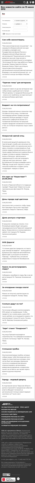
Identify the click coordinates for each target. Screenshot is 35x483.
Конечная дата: (6, 30)
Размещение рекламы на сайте (12, 416)
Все (3, 14)
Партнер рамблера (16, 474)
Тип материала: (6, 20)
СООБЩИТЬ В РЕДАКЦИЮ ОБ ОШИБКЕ (14, 425)
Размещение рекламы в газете (12, 419)
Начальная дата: (6, 27)
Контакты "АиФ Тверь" (9, 414)
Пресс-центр (24, 407)
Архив (4, 77)
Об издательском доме (10, 407)
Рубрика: (4, 24)
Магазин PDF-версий (8, 409)
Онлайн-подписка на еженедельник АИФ (16, 412)
